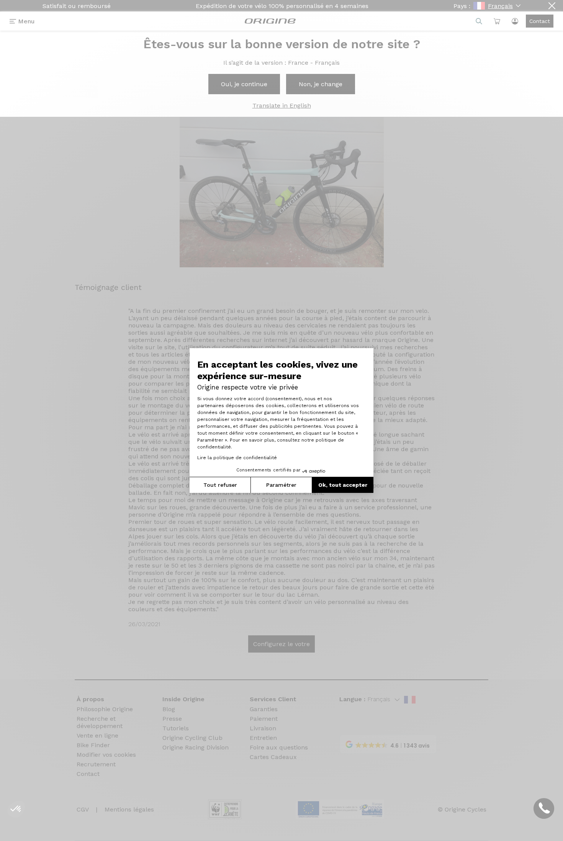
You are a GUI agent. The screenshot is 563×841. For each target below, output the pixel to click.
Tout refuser (220, 485)
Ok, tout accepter (342, 485)
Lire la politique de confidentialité (237, 457)
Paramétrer (281, 485)
